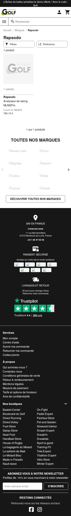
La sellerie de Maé (14, 451)
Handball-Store (12, 439)
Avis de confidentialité (16, 396)
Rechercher (22, 22)
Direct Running (12, 418)
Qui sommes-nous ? (15, 367)
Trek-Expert (44, 451)
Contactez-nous (35, 228)
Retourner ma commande (18, 351)
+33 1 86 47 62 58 (35, 239)
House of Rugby (13, 443)
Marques (19, 30)
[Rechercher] (13, 21)
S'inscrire (56, 486)
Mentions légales (13, 384)
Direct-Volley (10, 422)
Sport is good (45, 443)
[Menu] (4, 21)
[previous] (2, 169)
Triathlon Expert (46, 455)
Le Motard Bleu (12, 455)
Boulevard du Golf (14, 414)
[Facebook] (31, 510)
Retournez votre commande (36, 293)
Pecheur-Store (45, 418)
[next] (68, 169)
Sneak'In (42, 435)
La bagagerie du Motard (17, 447)
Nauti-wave (10, 464)
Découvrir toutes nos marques (35, 199)
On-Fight (42, 410)
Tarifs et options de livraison (20, 392)
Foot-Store (9, 426)
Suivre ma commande (16, 346)
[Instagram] (39, 510)
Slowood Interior (47, 426)
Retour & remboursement (18, 380)
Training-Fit (44, 447)
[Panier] (67, 12)
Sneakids (42, 439)
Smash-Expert (45, 430)
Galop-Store (10, 430)
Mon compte (10, 338)
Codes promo (11, 355)
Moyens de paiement (15, 388)
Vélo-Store (43, 459)
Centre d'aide (11, 342)
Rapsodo (9, 97)
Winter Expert (45, 464)
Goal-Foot (9, 435)
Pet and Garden (46, 422)
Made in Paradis (13, 459)
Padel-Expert (45, 414)
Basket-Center (11, 410)
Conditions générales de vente (21, 376)
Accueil (7, 30)
